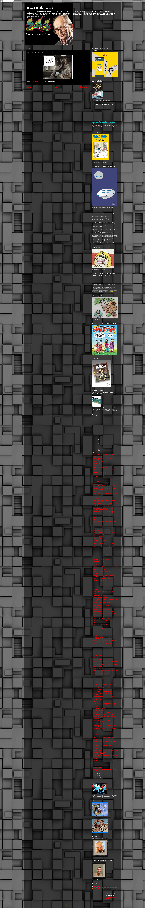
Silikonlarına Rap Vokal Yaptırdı (101, 559)
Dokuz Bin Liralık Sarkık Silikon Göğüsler (104, 620)
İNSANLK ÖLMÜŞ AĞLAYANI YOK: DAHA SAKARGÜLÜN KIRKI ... (104, 581)
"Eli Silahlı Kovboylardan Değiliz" (102, 628)
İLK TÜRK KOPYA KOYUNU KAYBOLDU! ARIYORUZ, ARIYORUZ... (104, 509)
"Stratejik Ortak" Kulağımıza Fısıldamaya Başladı (106, 750)
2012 (94, 439)
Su (95, 593)
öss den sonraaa (98, 646)
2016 (94, 431)
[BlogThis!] (50, 81)
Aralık (96, 450)
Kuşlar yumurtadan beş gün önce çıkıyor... (104, 465)
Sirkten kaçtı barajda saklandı (101, 467)
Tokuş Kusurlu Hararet (99, 710)
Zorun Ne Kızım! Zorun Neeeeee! (102, 622)
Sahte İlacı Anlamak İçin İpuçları (102, 609)
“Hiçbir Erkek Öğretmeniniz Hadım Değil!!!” (104, 691)
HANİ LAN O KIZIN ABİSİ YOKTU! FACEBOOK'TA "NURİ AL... (102, 721)
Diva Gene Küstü (98, 538)
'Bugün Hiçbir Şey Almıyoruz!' (101, 550)
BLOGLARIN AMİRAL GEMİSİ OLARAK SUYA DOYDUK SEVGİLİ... (105, 641)
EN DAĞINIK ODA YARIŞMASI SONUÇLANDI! (105, 511)
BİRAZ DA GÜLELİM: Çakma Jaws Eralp (104, 463)
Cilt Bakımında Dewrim (99, 586)
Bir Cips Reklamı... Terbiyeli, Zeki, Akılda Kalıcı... (105, 454)
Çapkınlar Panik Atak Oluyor (101, 461)
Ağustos (97, 777)
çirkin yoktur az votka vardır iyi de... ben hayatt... (105, 532)
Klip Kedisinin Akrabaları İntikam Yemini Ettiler (105, 741)
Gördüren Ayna (98, 689)
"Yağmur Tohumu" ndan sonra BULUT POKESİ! (105, 664)
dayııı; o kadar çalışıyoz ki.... (101, 632)
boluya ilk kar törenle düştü (100, 534)
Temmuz (97, 779)
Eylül (96, 775)
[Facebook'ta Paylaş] (52, 81)
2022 (94, 419)
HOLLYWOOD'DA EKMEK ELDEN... (102, 597)
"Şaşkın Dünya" (98, 767)
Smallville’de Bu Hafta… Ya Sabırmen (103, 551)
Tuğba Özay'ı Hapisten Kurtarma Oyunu (103, 679)
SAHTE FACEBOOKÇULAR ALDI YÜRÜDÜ (104, 578)
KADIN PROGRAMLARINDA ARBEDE (103, 571)
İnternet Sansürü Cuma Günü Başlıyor (103, 611)
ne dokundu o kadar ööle (100, 536)
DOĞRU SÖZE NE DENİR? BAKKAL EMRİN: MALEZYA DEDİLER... (105, 708)
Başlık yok (96, 491)
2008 (94, 447)
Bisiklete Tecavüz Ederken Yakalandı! (103, 712)
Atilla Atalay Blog (40, 7)
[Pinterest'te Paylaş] (54, 81)
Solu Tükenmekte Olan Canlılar (101, 616)
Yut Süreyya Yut (98, 699)
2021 (94, 421)
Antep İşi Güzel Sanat (99, 569)
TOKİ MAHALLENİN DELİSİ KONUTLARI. (104, 687)
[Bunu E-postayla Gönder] (48, 81)
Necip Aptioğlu (97, 668)
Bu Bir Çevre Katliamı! (99, 758)
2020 (94, 423)
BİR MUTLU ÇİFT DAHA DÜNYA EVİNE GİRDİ (105, 584)
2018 (94, 427)
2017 (94, 429)
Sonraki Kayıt (31, 87)
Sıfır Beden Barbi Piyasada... (101, 666)
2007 (94, 449)
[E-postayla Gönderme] (45, 81)
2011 (94, 441)
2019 (94, 425)
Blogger (82, 905)
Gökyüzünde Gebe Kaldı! (100, 734)
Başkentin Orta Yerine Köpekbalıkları (103, 701)
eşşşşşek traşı (97, 525)
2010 (94, 443)
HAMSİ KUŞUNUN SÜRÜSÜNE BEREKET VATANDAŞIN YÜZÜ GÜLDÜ (104, 576)
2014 (94, 435)
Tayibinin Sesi (97, 607)
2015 (94, 433)
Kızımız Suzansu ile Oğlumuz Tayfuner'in (104, 735)
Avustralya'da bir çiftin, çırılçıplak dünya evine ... (105, 515)
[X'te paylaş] (51, 81)
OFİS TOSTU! (97, 530)
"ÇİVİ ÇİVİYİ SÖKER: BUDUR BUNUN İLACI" (105, 723)
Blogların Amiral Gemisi (98, 888)
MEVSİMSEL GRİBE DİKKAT (101, 483)
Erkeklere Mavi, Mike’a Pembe (101, 605)
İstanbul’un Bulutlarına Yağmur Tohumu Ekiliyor (105, 716)
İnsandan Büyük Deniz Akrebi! (101, 618)
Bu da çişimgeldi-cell (99, 478)
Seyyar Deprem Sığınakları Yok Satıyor (103, 714)
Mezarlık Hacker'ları (99, 743)
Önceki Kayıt (84, 87)
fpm (67, 905)
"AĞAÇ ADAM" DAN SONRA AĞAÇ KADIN (104, 732)
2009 (94, 445)
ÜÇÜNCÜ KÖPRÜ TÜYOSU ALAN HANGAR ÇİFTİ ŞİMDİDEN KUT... (104, 753)
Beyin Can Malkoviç (99, 561)
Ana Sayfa (58, 87)
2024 (94, 417)
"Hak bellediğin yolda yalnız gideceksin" (103, 659)
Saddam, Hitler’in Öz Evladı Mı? (102, 649)
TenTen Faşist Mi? (98, 748)
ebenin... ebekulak (98, 630)
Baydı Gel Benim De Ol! (100, 595)
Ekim (96, 773)
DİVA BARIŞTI (97, 657)
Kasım (96, 452)
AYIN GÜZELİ (97, 514)
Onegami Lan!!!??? (99, 573)
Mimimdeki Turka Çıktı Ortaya (101, 554)
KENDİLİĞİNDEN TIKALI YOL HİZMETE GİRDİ (105, 503)
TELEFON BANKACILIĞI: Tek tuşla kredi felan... (105, 472)
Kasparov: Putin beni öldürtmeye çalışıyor (104, 591)
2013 (94, 437)
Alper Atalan (96, 886)
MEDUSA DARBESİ (99, 456)
